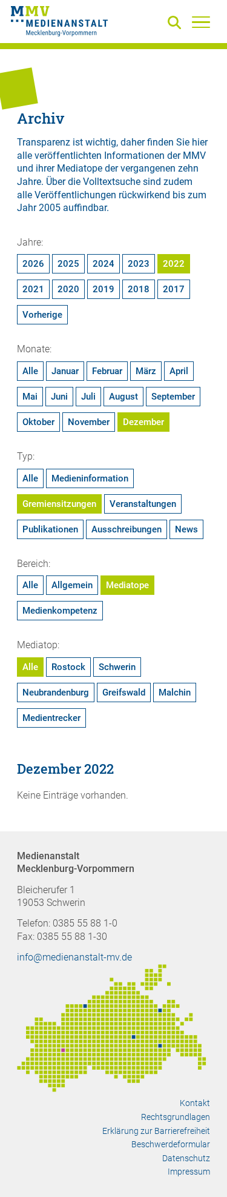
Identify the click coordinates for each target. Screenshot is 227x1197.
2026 (33, 263)
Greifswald (123, 692)
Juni (59, 396)
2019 (103, 289)
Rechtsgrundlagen (175, 1117)
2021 (33, 289)
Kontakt (195, 1103)
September (173, 396)
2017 (174, 289)
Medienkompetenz (59, 610)
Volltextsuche (111, 181)
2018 (139, 289)
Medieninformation (89, 478)
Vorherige (42, 314)
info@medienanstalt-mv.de (74, 957)
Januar (65, 371)
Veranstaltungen (143, 503)
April (178, 371)
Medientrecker (51, 717)
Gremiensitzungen (59, 503)
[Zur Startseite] (59, 23)
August (123, 396)
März (146, 371)
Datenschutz (186, 1158)
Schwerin (117, 667)
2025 (68, 263)
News (186, 529)
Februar (107, 371)
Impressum (189, 1171)
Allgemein (72, 585)
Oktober (38, 422)
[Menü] (201, 22)
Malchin (175, 692)
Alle (30, 371)
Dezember (143, 422)
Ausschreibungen (126, 529)
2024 (103, 263)
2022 (174, 263)
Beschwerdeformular (170, 1144)
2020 (68, 289)
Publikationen (50, 529)
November (89, 422)
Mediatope (127, 585)
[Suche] (177, 23)
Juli (88, 396)
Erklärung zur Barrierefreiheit (156, 1131)
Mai (30, 396)
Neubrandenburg (55, 692)
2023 (139, 263)
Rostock (68, 667)
